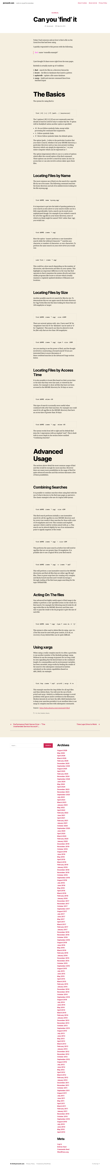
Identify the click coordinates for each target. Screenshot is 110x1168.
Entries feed (61, 1147)
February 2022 (62, 813)
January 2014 (62, 1018)
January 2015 (62, 987)
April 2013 (61, 1041)
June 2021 (61, 815)
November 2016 (63, 935)
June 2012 (61, 1067)
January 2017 (62, 930)
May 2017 (61, 919)
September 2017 (63, 909)
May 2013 (61, 1039)
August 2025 (62, 769)
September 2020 (63, 828)
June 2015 (61, 974)
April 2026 (61, 756)
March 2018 (61, 893)
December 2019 (63, 844)
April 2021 (61, 818)
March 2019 (61, 862)
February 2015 (62, 984)
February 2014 (62, 1015)
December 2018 (63, 870)
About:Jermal (93, 3)
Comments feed (63, 1149)
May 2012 (61, 1070)
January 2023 (62, 805)
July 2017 (61, 914)
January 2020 (62, 841)
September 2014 (63, 997)
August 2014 (62, 1000)
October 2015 (62, 963)
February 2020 (62, 839)
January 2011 (62, 1111)
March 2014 (61, 1013)
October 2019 (62, 849)
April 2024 (61, 787)
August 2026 (62, 750)
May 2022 (61, 808)
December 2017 (63, 901)
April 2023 (61, 800)
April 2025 (61, 771)
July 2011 (60, 1096)
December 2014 (63, 989)
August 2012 (62, 1062)
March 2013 (61, 1044)
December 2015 (63, 958)
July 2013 (61, 1033)
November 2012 (63, 1054)
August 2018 (62, 880)
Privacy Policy (103, 3)
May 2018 (61, 888)
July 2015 (61, 971)
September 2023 (63, 795)
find (39, 713)
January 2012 (62, 1080)
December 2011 (63, 1083)
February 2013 (62, 1046)
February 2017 (62, 927)
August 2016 (62, 942)
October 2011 (62, 1088)
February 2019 (62, 865)
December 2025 (63, 763)
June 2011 (61, 1098)
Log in (59, 1144)
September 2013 (63, 1028)
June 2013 (61, 1036)
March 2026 (61, 758)
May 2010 (61, 1129)
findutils (43, 713)
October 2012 (62, 1057)
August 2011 (62, 1093)
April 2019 (61, 859)
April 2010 (61, 1132)
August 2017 (62, 911)
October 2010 (62, 1116)
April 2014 (61, 1010)
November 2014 (63, 992)
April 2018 (61, 891)
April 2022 (61, 810)
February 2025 (62, 774)
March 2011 (61, 1106)
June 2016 (61, 945)
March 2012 (61, 1075)
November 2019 (63, 846)
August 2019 (62, 852)
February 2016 (62, 953)
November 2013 (63, 1023)
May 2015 (61, 976)
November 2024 (63, 776)
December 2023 (63, 789)
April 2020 (61, 833)
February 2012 (62, 1077)
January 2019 (62, 867)
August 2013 (62, 1031)
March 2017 (61, 924)
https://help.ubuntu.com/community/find (55, 708)
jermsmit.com (8, 3)
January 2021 (62, 823)
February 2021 (62, 821)
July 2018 (61, 883)
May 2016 (61, 948)
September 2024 (63, 779)
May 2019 (61, 857)
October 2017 (62, 906)
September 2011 (63, 1090)
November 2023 (63, 792)
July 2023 (61, 797)
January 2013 (62, 1049)
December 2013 (63, 1020)
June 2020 (61, 831)
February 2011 (62, 1109)
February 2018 (62, 896)
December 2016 (63, 932)
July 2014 (61, 1002)
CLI (36, 713)
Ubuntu (47, 713)
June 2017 (61, 917)
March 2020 (61, 836)
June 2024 (61, 782)
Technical (55, 12)
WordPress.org (63, 1152)
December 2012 (63, 1052)
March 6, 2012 (61, 26)
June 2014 (61, 1005)
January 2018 (62, 898)
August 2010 (62, 1122)
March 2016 (61, 950)
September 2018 (63, 878)
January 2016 (62, 956)
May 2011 (60, 1101)
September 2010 (63, 1119)
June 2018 (61, 885)
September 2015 (63, 966)
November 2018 (63, 872)
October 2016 (62, 937)
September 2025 (63, 766)
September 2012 (63, 1059)
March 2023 (61, 802)
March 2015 (61, 981)
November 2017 (63, 904)
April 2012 (61, 1072)
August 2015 (62, 968)
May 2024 (61, 784)
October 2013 (62, 1026)
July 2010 (61, 1124)
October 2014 (62, 994)
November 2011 (63, 1085)
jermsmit (50, 26)
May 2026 (61, 753)
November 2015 (63, 961)
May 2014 (61, 1007)
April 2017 (61, 922)
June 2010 (61, 1127)
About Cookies (82, 3)
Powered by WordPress (43, 1164)
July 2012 (61, 1065)
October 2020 (62, 826)
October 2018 (62, 875)
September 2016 (63, 940)
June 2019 (61, 854)
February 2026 (62, 761)
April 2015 (61, 979)
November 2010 (63, 1114)
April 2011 (61, 1103)
